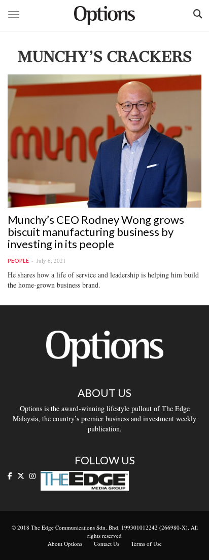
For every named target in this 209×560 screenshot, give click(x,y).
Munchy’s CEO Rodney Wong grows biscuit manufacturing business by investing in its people (96, 232)
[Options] (104, 15)
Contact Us (106, 543)
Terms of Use (146, 543)
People (18, 260)
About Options (65, 543)
